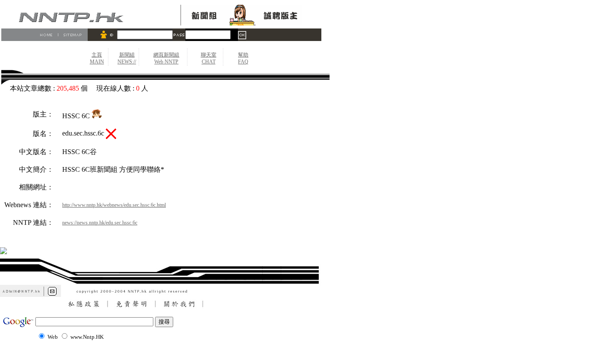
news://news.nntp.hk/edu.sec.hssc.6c (99, 223)
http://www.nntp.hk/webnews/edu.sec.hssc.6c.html (114, 205)
